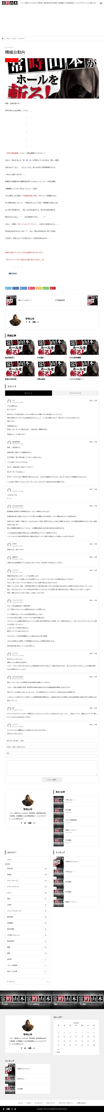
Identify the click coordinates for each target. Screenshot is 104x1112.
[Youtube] (34, 322)
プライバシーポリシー (66, 1103)
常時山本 (27, 809)
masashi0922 (16, 441)
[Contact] (38, 322)
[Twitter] (30, 322)
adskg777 (15, 557)
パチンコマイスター (17, 505)
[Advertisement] (52, 21)
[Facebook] (26, 322)
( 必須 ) (15, 740)
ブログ (12, 60)
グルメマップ (50, 1103)
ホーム (20, 1103)
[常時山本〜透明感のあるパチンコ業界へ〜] (10, 3)
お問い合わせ (81, 1103)
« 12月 (58, 1052)
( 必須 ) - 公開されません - (16, 747)
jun (13, 708)
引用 (95, 400)
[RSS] (15, 1109)
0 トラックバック (75, 393)
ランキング (38, 1103)
